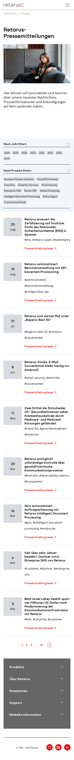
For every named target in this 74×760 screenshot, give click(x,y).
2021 (50, 152)
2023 (33, 152)
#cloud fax (31, 428)
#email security (34, 378)
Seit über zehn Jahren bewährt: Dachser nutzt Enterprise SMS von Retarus (45, 557)
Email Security (49, 184)
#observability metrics (54, 475)
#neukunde (47, 528)
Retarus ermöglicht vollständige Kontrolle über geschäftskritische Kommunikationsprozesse (44, 465)
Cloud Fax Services (28, 184)
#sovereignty (61, 240)
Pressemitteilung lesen (39, 248)
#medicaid (31, 434)
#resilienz (55, 332)
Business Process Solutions (19, 179)
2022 (41, 152)
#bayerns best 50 (35, 332)
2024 (24, 152)
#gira (27, 522)
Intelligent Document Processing (22, 196)
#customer (31, 568)
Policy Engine (50, 196)
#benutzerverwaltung (38, 286)
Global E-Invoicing (49, 190)
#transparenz (33, 481)
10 (41, 645)
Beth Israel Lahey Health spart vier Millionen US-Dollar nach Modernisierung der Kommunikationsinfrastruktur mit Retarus (46, 607)
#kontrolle (53, 378)
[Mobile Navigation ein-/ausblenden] (67, 5)
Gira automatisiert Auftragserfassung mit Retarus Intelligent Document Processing (46, 512)
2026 (7, 152)
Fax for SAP (30, 190)
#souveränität (33, 338)
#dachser (46, 568)
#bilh (27, 619)
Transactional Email (15, 202)
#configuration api (36, 292)
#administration (35, 280)
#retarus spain (42, 240)
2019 (7, 158)
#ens (27, 240)
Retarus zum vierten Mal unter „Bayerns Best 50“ (46, 318)
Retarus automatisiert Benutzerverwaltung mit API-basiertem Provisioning (45, 268)
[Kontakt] (49, 747)
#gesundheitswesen (53, 428)
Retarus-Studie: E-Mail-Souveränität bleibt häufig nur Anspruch (46, 366)
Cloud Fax (9, 184)
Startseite (10, 13)
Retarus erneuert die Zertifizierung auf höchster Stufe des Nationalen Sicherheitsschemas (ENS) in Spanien (45, 227)
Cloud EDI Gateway (47, 179)
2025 (15, 152)
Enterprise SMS (12, 190)
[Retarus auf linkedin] (58, 747)
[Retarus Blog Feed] (67, 747)
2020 (59, 152)
